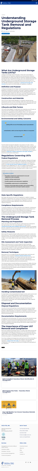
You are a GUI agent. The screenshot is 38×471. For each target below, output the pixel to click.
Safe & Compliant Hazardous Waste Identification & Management (18, 379)
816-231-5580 (25, 430)
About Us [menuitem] (22, 448)
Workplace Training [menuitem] (5, 451)
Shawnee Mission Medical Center (23, 255)
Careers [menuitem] (21, 452)
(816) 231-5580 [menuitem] (34, 0)
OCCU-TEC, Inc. (6, 31)
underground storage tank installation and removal (13, 226)
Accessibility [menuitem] (9, 465)
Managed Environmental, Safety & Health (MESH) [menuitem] (9, 447)
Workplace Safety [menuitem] (5, 449)
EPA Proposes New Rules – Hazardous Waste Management (16, 391)
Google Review (27, 436)
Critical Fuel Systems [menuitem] (6, 455)
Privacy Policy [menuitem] (3, 465)
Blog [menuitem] (21, 450)
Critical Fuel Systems (5, 33)
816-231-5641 (23, 432)
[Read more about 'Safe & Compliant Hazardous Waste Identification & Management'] (19, 367)
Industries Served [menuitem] (23, 446)
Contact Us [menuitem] (22, 454)
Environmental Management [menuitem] (7, 453)
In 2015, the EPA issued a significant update (16, 164)
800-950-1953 (26, 428)
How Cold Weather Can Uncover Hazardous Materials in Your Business (18, 412)
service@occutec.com (26, 434)
